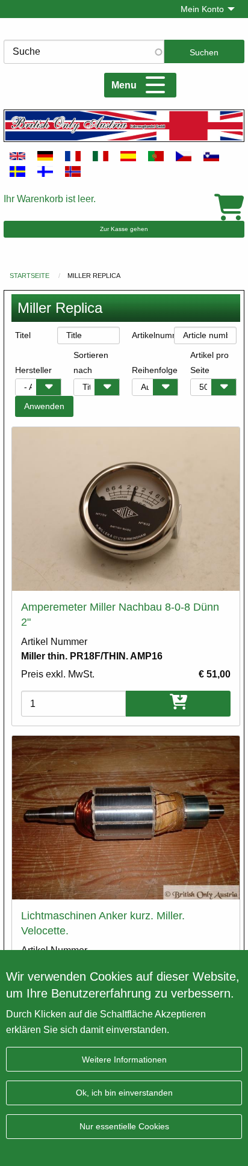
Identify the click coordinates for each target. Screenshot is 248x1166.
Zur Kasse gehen (124, 229)
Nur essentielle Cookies (124, 1126)
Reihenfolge (155, 370)
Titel (23, 335)
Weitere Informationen (124, 1059)
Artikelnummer (153, 335)
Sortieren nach (90, 362)
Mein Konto (202, 9)
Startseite (29, 275)
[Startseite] (124, 125)
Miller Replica (93, 275)
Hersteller (33, 370)
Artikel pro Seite (209, 362)
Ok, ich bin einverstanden (124, 1092)
